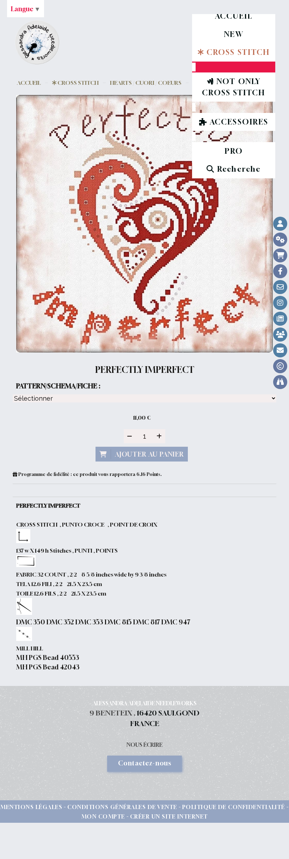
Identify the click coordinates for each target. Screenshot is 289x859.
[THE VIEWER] (280, 382)
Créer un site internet (169, 816)
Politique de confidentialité (233, 807)
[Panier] (280, 255)
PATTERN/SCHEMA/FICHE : (58, 386)
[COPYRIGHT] (280, 366)
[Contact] (280, 287)
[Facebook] (280, 271)
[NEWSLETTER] (280, 350)
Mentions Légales (31, 807)
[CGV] (280, 240)
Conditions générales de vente (122, 807)
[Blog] (280, 319)
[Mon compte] (280, 224)
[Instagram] (280, 303)
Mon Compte (103, 816)
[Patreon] (280, 334)
